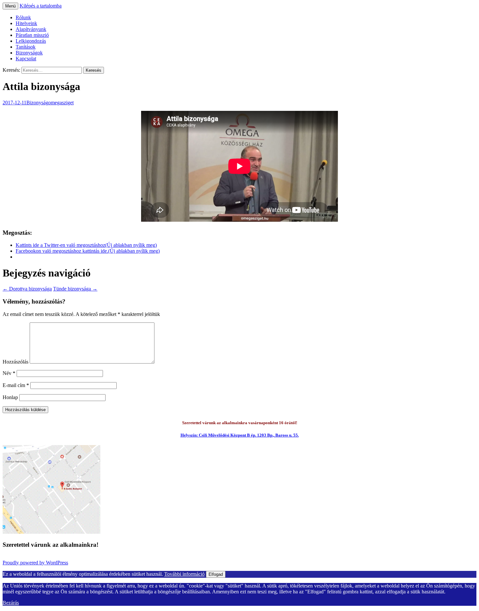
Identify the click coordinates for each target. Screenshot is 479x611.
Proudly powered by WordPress (35, 562)
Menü (10, 6)
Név (9, 373)
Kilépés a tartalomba (41, 5)
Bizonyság (37, 102)
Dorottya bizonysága (27, 288)
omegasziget (61, 102)
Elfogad (216, 574)
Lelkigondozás (31, 41)
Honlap (10, 397)
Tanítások (26, 47)
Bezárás (11, 602)
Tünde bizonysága (75, 288)
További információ (184, 574)
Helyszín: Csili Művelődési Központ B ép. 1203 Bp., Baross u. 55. (240, 435)
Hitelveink (26, 23)
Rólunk (23, 17)
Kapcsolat (26, 58)
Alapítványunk (31, 29)
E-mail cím (16, 385)
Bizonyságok (29, 52)
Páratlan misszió (32, 35)
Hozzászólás (15, 362)
